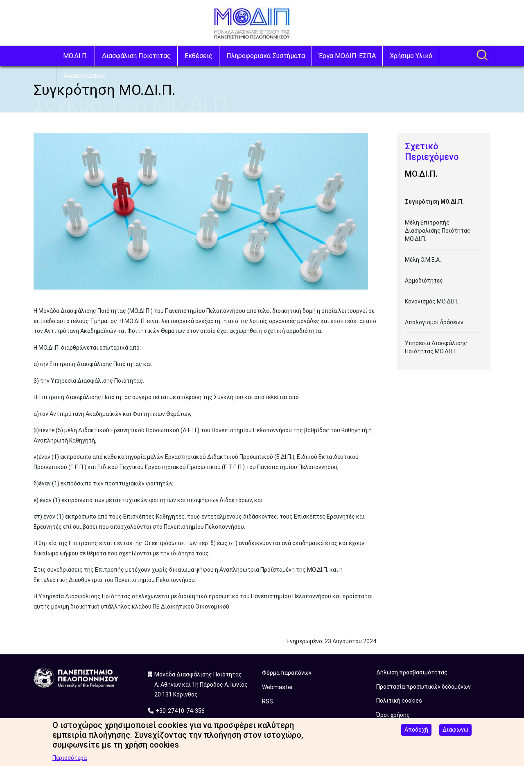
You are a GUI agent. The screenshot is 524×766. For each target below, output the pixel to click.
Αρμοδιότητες (424, 280)
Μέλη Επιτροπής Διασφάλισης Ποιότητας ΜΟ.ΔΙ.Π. (437, 230)
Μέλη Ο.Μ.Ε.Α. (423, 259)
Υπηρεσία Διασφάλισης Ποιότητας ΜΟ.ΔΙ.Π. (436, 347)
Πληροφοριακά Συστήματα (265, 56)
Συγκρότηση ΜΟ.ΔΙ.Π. (434, 201)
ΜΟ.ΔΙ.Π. (75, 56)
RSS (267, 701)
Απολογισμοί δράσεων (434, 322)
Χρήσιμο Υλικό (411, 56)
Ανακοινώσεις (84, 76)
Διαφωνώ (455, 729)
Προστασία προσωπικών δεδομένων (423, 686)
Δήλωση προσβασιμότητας (411, 672)
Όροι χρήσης (393, 715)
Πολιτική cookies (399, 700)
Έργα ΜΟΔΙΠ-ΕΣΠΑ (347, 56)
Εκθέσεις (198, 56)
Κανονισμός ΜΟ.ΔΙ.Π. (431, 301)
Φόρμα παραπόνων (287, 672)
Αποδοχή (416, 729)
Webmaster (277, 687)
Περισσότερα (69, 758)
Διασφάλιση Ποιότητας (136, 56)
